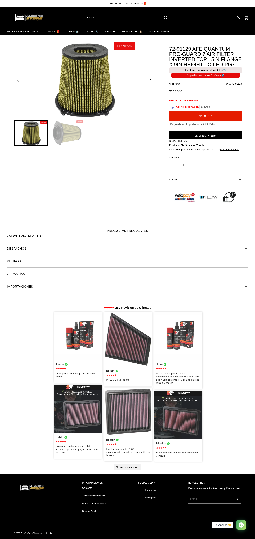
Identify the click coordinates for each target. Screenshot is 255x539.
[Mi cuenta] (236, 18)
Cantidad (174, 157)
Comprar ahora (205, 135)
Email (194, 499)
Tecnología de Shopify (42, 533)
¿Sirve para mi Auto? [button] (25, 236)
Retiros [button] (14, 261)
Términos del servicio (94, 495)
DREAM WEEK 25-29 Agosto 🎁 (128, 3)
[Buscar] (164, 18)
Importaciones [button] (20, 286)
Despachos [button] (16, 248)
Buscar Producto (91, 511)
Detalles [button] (173, 179)
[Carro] (244, 18)
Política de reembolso (94, 503)
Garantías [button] (16, 274)
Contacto (87, 487)
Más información (229, 149)
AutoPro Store (27, 533)
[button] (150, 80)
